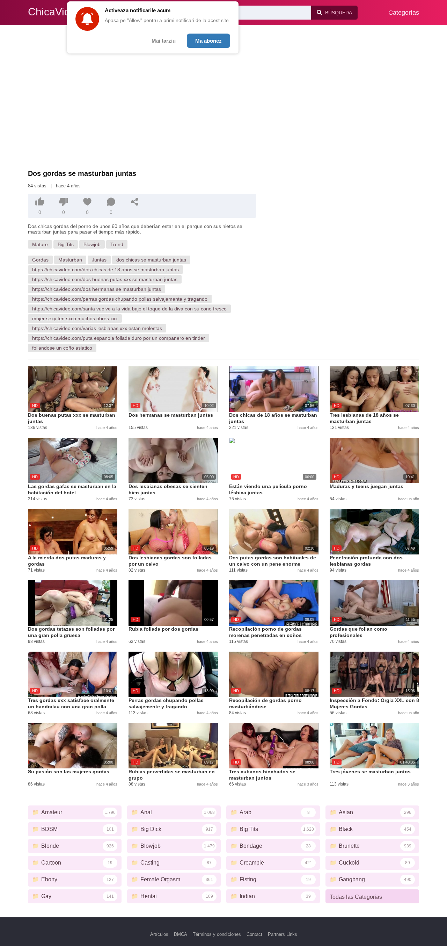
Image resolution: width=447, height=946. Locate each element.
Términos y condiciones (217, 934)
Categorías (403, 12)
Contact (254, 934)
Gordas (40, 260)
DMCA (180, 934)
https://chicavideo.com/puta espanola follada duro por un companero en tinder (118, 338)
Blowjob (92, 244)
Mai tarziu (164, 41)
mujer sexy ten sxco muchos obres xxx (75, 318)
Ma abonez (208, 41)
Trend (116, 244)
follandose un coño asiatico (62, 348)
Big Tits (66, 244)
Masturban (70, 260)
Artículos (159, 934)
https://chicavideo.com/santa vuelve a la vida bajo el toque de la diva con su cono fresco (129, 308)
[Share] (135, 201)
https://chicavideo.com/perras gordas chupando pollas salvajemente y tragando (119, 299)
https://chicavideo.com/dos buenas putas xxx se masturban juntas (104, 279)
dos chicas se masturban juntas (151, 260)
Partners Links (282, 934)
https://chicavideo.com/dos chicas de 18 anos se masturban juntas (105, 269)
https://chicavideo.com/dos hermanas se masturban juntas (96, 289)
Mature (40, 244)
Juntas (99, 260)
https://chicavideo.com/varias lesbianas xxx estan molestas (97, 328)
